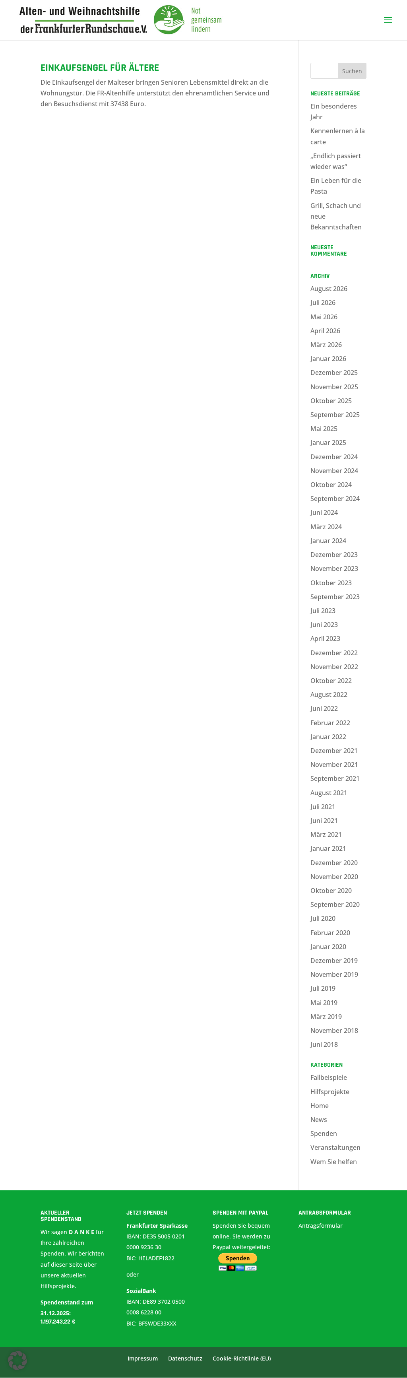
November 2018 (334, 1030)
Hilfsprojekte (329, 1091)
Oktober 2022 (331, 680)
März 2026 (326, 344)
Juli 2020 (322, 918)
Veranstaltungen (335, 1147)
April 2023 (325, 638)
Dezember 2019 (334, 960)
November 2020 (334, 876)
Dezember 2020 (334, 862)
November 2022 (334, 666)
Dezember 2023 (334, 554)
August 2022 (328, 694)
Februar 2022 (330, 722)
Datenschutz (185, 1358)
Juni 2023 (324, 624)
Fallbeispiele (328, 1077)
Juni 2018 (324, 1044)
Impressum (143, 1358)
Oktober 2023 (331, 582)
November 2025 (334, 386)
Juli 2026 (322, 302)
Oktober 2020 (331, 890)
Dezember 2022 (334, 652)
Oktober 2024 (331, 484)
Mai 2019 (323, 1002)
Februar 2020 (330, 932)
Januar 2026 (328, 358)
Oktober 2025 (331, 400)
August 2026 (328, 288)
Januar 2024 (328, 540)
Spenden (323, 1133)
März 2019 (326, 1016)
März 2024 (326, 526)
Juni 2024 (324, 512)
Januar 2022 (328, 736)
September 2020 (335, 904)
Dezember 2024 (334, 456)
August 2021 (328, 792)
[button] (17, 1360)
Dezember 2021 (334, 750)
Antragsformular (321, 1225)
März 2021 (326, 834)
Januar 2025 (328, 442)
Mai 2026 (323, 316)
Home (319, 1105)
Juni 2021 (324, 820)
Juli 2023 (322, 610)
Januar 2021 (328, 848)
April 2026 (325, 330)
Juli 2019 (322, 988)
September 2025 (335, 414)
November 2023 (334, 568)
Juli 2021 (322, 806)
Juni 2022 (324, 708)
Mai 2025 (323, 428)
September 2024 (335, 498)
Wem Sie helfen (333, 1161)
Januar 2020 (328, 946)
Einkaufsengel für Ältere (100, 67)
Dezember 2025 (334, 372)
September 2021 (335, 778)
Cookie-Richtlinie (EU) (242, 1358)
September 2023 (335, 596)
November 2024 (334, 470)
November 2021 (334, 764)
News (318, 1119)
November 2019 (334, 974)
